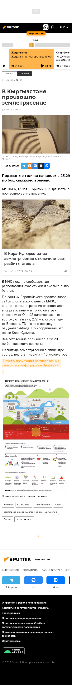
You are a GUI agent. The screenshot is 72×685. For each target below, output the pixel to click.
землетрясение (24, 519)
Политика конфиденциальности (21, 618)
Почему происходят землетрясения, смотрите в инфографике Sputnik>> (31, 363)
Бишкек (8, 519)
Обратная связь (11, 641)
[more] (66, 271)
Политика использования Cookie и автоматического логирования (23, 625)
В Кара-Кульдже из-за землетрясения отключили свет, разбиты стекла (35, 258)
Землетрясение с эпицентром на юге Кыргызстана (30, 511)
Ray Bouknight (21, 156)
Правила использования (31, 602)
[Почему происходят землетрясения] (3, 372)
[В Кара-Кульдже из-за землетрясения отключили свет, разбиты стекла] (36, 224)
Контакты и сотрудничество (19, 607)
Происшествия (42, 504)
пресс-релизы (11, 613)
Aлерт (58, 504)
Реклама (43, 607)
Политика (30, 570)
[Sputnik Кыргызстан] (11, 28)
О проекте (8, 602)
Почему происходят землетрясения (24, 496)
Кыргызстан (23, 504)
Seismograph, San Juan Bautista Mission (33, 157)
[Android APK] (14, 651)
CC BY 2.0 (7, 156)
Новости (8, 504)
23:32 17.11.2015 (11, 110)
